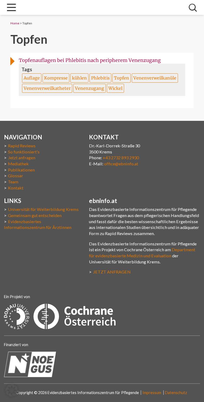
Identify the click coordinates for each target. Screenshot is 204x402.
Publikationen (21, 169)
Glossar (15, 175)
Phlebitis (100, 78)
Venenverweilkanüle (154, 78)
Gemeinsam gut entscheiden (35, 215)
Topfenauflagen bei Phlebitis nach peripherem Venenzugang (90, 60)
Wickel (115, 88)
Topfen (121, 78)
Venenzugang (89, 88)
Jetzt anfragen (21, 157)
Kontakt (15, 187)
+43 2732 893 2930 (121, 157)
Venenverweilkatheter (47, 88)
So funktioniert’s (24, 151)
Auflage (32, 78)
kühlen (79, 78)
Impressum (151, 392)
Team (13, 181)
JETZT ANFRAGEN (112, 271)
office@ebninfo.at (121, 163)
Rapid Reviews (22, 145)
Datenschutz (176, 392)
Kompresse (56, 78)
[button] (11, 390)
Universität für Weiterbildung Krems (43, 209)
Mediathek (18, 163)
